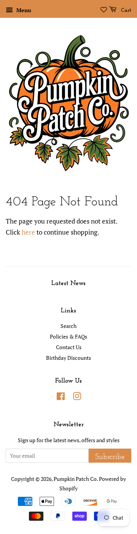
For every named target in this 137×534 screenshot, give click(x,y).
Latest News (68, 283)
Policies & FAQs (68, 336)
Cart (125, 10)
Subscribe (110, 457)
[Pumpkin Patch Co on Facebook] (60, 397)
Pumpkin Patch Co (75, 478)
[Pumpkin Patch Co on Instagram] (77, 397)
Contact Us (68, 347)
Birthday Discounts (68, 357)
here (28, 232)
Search (68, 325)
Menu (23, 10)
